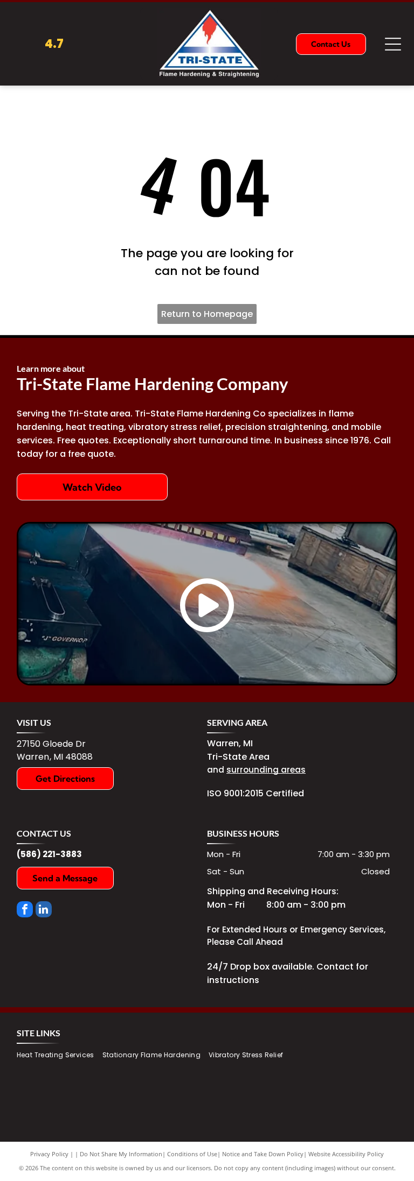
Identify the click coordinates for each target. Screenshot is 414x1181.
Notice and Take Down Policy (262, 1154)
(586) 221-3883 (49, 854)
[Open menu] (393, 44)
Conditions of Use (192, 1154)
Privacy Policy (49, 1154)
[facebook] (25, 910)
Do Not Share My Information (121, 1154)
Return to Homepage (207, 314)
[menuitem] (59, 1055)
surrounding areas (266, 769)
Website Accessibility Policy (346, 1154)
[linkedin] (44, 910)
